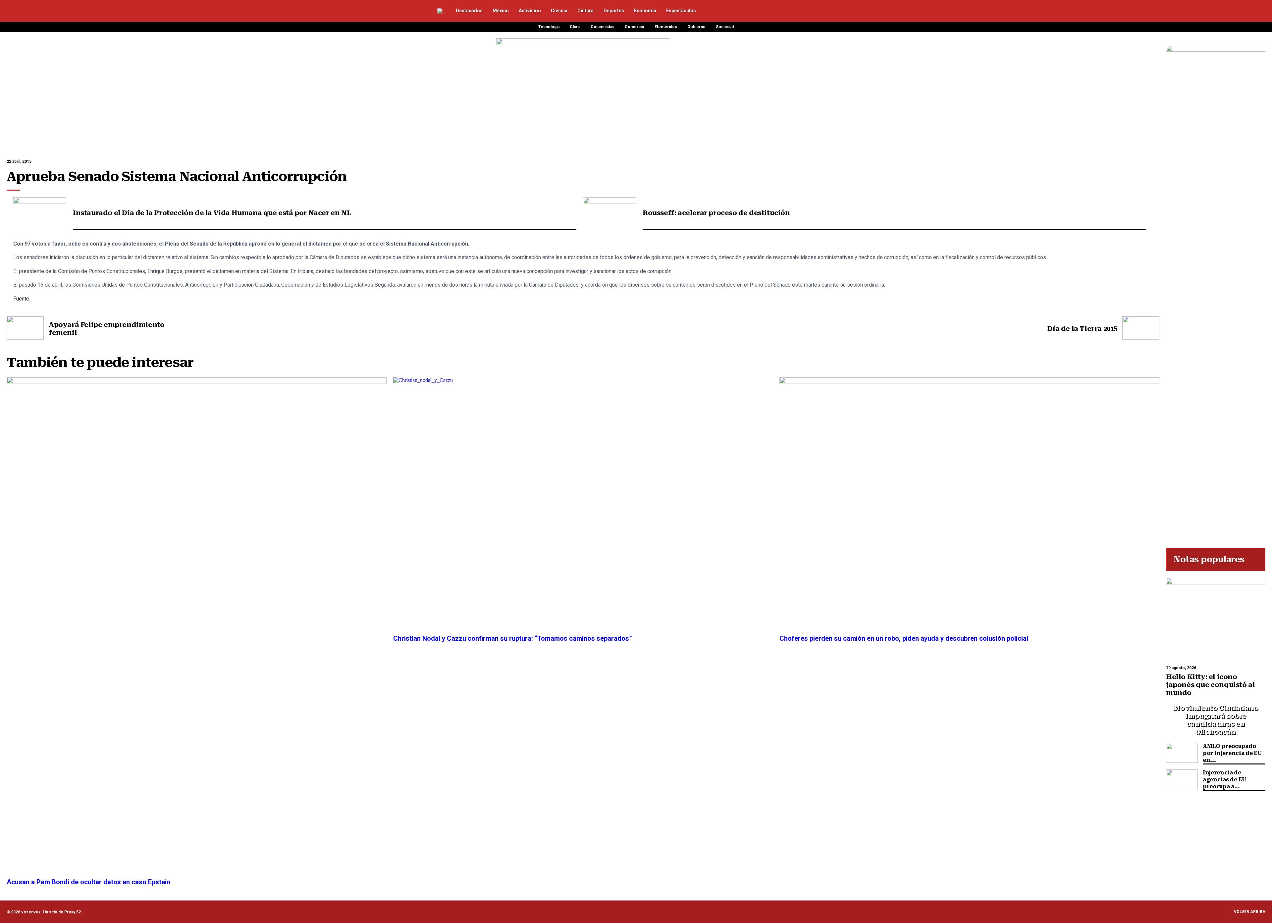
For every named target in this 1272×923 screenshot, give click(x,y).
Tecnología (548, 26)
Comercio (634, 26)
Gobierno (696, 26)
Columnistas (602, 26)
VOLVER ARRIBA (1249, 911)
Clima (575, 26)
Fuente (21, 299)
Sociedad (725, 26)
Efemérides (666, 26)
